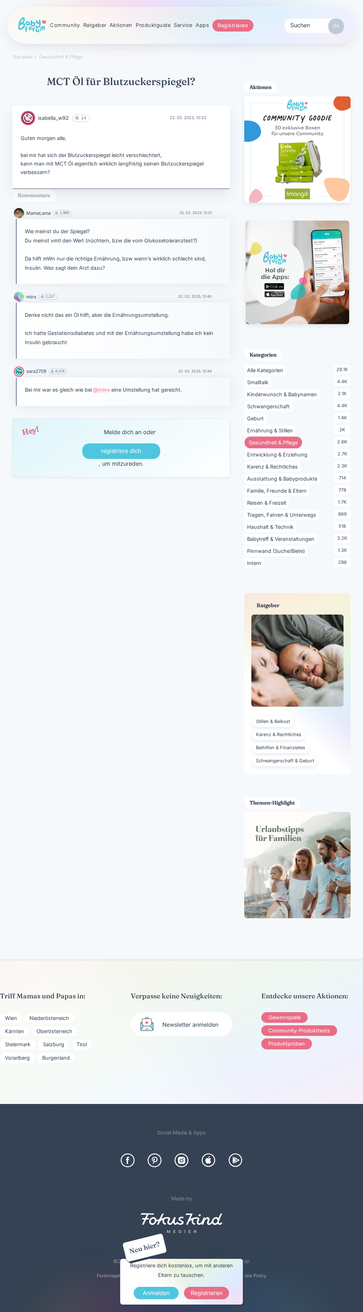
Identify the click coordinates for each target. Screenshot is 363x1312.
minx (31, 296)
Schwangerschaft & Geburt (285, 760)
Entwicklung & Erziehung (278, 454)
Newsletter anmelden (190, 1024)
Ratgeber (94, 25)
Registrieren (233, 25)
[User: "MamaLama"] (19, 213)
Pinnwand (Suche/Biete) (277, 551)
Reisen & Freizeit (268, 502)
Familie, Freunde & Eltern (278, 490)
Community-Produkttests (299, 1030)
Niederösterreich (49, 1018)
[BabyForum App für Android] (235, 1160)
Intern (255, 563)
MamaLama (38, 213)
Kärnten (14, 1031)
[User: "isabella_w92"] (28, 118)
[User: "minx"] (19, 297)
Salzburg (53, 1044)
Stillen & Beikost (273, 721)
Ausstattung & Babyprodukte (283, 478)
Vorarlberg (17, 1058)
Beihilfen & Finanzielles (280, 747)
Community (65, 25)
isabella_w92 (53, 118)
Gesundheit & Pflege (275, 442)
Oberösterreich (54, 1031)
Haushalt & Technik (271, 526)
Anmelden (156, 1292)
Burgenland (56, 1058)
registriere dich (121, 450)
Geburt (256, 418)
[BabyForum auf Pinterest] (154, 1160)
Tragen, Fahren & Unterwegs (283, 514)
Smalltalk (259, 382)
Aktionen (121, 25)
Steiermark (17, 1044)
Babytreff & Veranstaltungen (282, 539)
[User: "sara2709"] (19, 371)
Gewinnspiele (284, 1017)
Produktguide (153, 25)
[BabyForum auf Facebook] (128, 1160)
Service (183, 25)
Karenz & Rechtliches (273, 466)
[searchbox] (314, 24)
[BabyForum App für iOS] (208, 1160)
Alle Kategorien (266, 370)
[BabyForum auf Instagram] (181, 1160)
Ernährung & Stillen (271, 430)
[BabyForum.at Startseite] (32, 25)
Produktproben (286, 1044)
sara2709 (36, 371)
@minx (101, 390)
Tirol (82, 1044)
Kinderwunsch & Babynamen (283, 394)
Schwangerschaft (269, 406)
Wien (11, 1018)
